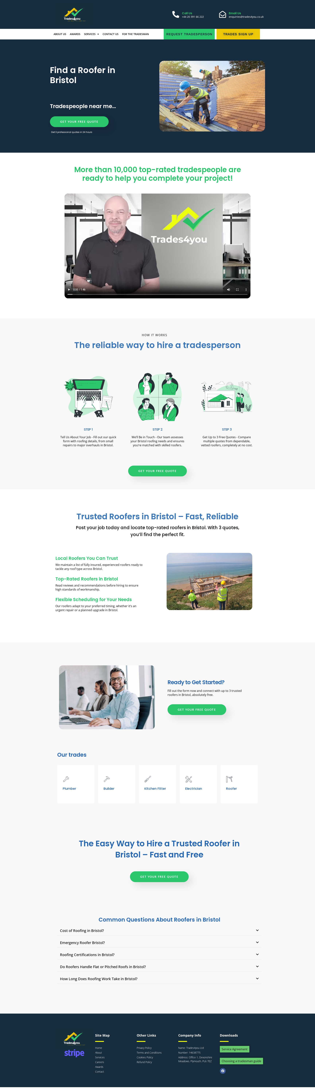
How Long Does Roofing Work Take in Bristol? (98, 978)
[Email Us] (222, 14)
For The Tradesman (135, 34)
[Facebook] (223, 1071)
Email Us (235, 13)
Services (90, 34)
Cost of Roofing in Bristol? (82, 930)
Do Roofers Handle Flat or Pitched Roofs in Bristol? (103, 966)
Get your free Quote (79, 121)
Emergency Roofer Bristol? (82, 942)
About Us (60, 34)
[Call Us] (175, 14)
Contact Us (110, 34)
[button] (159, 930)
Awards (75, 34)
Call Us (187, 13)
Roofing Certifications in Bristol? (87, 954)
